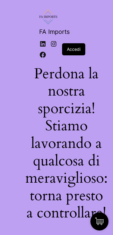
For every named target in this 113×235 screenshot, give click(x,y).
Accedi (73, 49)
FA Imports (54, 31)
